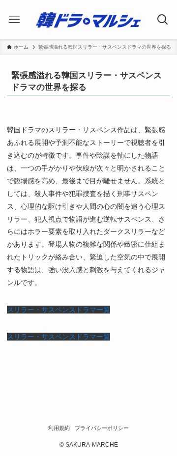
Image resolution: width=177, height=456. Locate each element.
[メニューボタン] (14, 19)
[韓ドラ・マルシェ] (89, 19)
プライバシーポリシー (102, 428)
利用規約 (59, 428)
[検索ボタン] (163, 19)
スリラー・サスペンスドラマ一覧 (58, 310)
